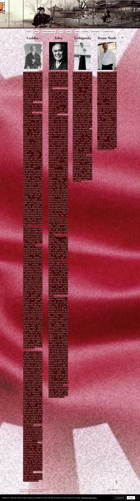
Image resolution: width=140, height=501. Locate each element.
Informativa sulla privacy (89, 498)
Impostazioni (120, 498)
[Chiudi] (137, 497)
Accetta (131, 498)
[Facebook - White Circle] (117, 31)
